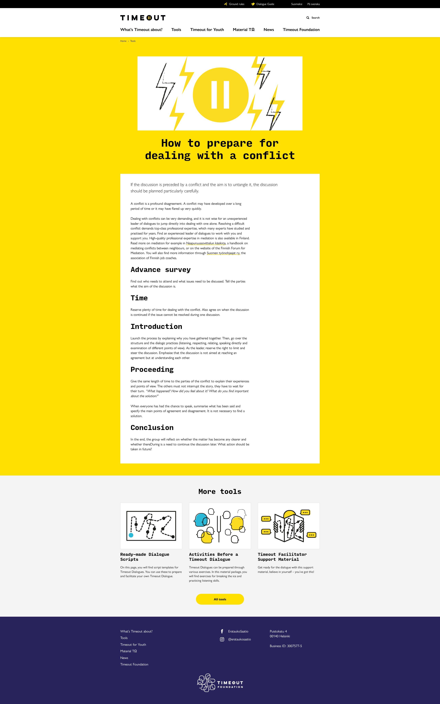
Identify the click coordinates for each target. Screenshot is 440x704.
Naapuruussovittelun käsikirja (206, 242)
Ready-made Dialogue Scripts (144, 557)
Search (315, 17)
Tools (132, 40)
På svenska (313, 4)
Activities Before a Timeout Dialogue (213, 557)
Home (123, 40)
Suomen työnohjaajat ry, (223, 252)
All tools (220, 599)
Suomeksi (296, 4)
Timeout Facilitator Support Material (282, 557)
